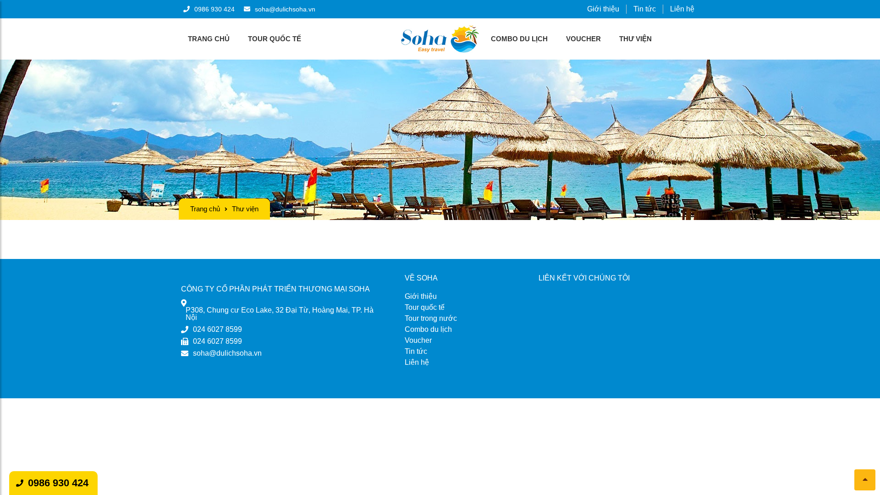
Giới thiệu (603, 9)
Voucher (583, 39)
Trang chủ (209, 39)
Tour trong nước (431, 318)
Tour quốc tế (274, 39)
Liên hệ (682, 9)
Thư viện (635, 39)
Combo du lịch (519, 39)
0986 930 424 (58, 483)
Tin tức (644, 9)
